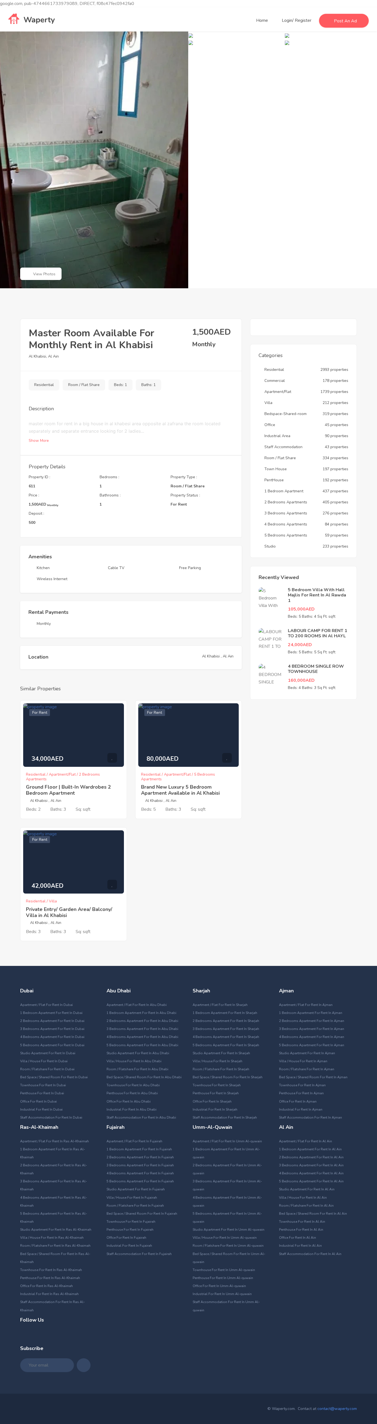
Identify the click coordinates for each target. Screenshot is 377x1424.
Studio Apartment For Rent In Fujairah (136, 1189)
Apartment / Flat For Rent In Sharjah (220, 1005)
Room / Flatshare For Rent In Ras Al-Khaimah (55, 1245)
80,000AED (163, 758)
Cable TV (116, 567)
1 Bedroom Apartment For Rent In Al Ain (310, 1149)
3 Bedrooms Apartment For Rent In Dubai (52, 1029)
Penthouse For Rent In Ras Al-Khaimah (50, 1278)
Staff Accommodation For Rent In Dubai (51, 1117)
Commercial (274, 380)
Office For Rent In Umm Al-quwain (219, 1286)
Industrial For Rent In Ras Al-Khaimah (49, 1294)
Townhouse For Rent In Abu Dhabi (133, 1085)
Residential (44, 384)
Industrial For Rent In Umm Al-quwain (222, 1294)
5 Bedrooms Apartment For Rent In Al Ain (311, 1181)
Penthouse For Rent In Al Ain (301, 1229)
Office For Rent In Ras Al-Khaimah (46, 1286)
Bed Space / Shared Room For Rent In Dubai (54, 1077)
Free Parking (190, 567)
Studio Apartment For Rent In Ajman (307, 1053)
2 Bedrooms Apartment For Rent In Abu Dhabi (142, 1021)
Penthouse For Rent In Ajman (301, 1093)
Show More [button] (39, 440)
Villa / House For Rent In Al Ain (303, 1197)
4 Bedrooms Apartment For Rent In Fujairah (140, 1173)
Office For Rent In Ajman (298, 1101)
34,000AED (47, 758)
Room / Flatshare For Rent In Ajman (306, 1069)
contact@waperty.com (337, 1408)
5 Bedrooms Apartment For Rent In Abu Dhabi (142, 1045)
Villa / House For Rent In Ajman (303, 1061)
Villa (268, 402)
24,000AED (300, 645)
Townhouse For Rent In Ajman (302, 1085)
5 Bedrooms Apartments (285, 535)
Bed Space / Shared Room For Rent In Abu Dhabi (144, 1077)
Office (269, 424)
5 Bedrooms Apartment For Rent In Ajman (311, 1045)
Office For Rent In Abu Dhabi (129, 1101)
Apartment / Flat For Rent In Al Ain (305, 1141)
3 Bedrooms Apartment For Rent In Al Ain (311, 1165)
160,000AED (301, 680)
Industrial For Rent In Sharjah (215, 1109)
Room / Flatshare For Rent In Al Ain (306, 1205)
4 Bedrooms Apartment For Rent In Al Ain (311, 1173)
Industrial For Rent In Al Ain (300, 1245)
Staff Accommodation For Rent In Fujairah (139, 1254)
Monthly (44, 623)
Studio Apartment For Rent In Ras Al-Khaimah (55, 1229)
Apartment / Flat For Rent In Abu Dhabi (137, 1005)
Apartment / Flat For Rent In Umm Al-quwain (227, 1141)
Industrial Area (277, 435)
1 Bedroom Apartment (283, 491)
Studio (270, 546)
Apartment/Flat (277, 391)
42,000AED (47, 885)
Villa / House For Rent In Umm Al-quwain (225, 1237)
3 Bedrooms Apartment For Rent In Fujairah (140, 1165)
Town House (275, 469)
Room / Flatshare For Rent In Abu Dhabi (137, 1069)
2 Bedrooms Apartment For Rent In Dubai (52, 1021)
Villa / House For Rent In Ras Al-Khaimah (52, 1237)
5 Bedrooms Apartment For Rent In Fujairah (140, 1181)
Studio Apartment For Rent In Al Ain (306, 1189)
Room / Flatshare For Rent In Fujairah (135, 1205)
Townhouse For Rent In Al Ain (302, 1221)
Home (262, 20)
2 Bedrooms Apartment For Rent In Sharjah (226, 1021)
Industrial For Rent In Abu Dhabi (131, 1109)
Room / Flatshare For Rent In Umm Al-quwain (228, 1245)
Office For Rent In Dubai (38, 1101)
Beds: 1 (120, 384)
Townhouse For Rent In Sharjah (217, 1085)
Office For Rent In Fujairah (126, 1237)
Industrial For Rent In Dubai (41, 1109)
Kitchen (43, 567)
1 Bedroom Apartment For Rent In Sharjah (225, 1013)
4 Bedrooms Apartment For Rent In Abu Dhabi (142, 1037)
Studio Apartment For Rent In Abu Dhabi (138, 1053)
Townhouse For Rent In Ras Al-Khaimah (51, 1270)
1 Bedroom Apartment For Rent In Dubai (51, 1013)
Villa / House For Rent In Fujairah (132, 1197)
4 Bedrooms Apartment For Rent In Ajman (311, 1037)
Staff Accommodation (283, 447)
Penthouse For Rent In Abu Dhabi (132, 1093)
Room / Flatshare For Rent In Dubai (47, 1069)
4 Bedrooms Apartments (285, 524)
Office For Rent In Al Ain (297, 1237)
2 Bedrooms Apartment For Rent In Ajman (311, 1021)
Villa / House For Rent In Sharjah (217, 1061)
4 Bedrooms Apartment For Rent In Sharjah (226, 1037)
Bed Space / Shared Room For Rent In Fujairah (142, 1213)
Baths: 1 (148, 384)
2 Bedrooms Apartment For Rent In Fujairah (140, 1157)
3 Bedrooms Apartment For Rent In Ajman (311, 1029)
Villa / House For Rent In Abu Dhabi (134, 1061)
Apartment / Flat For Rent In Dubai (46, 1005)
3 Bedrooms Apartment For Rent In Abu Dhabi (142, 1029)
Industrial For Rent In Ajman (300, 1109)
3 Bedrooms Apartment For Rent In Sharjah (226, 1029)
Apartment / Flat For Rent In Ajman (306, 1005)
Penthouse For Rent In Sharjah (216, 1093)
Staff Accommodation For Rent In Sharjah (225, 1117)
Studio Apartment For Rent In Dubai (47, 1053)
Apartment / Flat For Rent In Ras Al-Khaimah (54, 1141)
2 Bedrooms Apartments (285, 502)
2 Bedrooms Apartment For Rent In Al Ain (311, 1157)
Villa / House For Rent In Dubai (44, 1061)
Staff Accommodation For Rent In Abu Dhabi (141, 1117)
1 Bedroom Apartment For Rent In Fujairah (139, 1149)
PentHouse (274, 480)
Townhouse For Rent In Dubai (43, 1085)
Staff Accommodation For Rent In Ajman (310, 1117)
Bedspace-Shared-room (285, 413)
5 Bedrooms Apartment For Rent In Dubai (52, 1045)
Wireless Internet (52, 579)
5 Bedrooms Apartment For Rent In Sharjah (226, 1045)
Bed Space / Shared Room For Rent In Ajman (313, 1077)
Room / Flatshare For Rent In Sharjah (221, 1069)
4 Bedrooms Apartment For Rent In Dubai (52, 1037)
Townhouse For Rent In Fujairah (131, 1221)
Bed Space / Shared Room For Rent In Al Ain (313, 1213)
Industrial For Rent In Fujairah (129, 1245)
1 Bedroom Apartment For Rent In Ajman (310, 1013)
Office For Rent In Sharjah (212, 1101)
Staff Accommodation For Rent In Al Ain (310, 1254)
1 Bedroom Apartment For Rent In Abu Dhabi (141, 1013)
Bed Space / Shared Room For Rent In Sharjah (227, 1077)
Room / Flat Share (84, 384)
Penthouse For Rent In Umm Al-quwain (223, 1278)
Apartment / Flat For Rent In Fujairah (134, 1141)
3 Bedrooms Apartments (285, 513)
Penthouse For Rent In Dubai (42, 1093)
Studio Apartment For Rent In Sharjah (221, 1053)
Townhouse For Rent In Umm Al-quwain (224, 1270)
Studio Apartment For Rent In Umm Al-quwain (228, 1229)
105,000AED (301, 609)
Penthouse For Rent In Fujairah (130, 1229)
